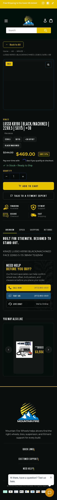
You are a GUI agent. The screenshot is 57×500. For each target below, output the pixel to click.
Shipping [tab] (34, 229)
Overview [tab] (9, 229)
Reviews (9, 133)
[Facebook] (48, 3)
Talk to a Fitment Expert (30, 195)
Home (5, 51)
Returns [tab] (48, 229)
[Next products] (48, 349)
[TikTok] (53, 3)
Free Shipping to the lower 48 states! (20, 3)
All (12, 51)
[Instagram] (43, 3)
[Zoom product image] (48, 65)
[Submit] (45, 30)
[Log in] (45, 20)
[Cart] (50, 20)
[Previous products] (8, 349)
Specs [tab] (22, 229)
